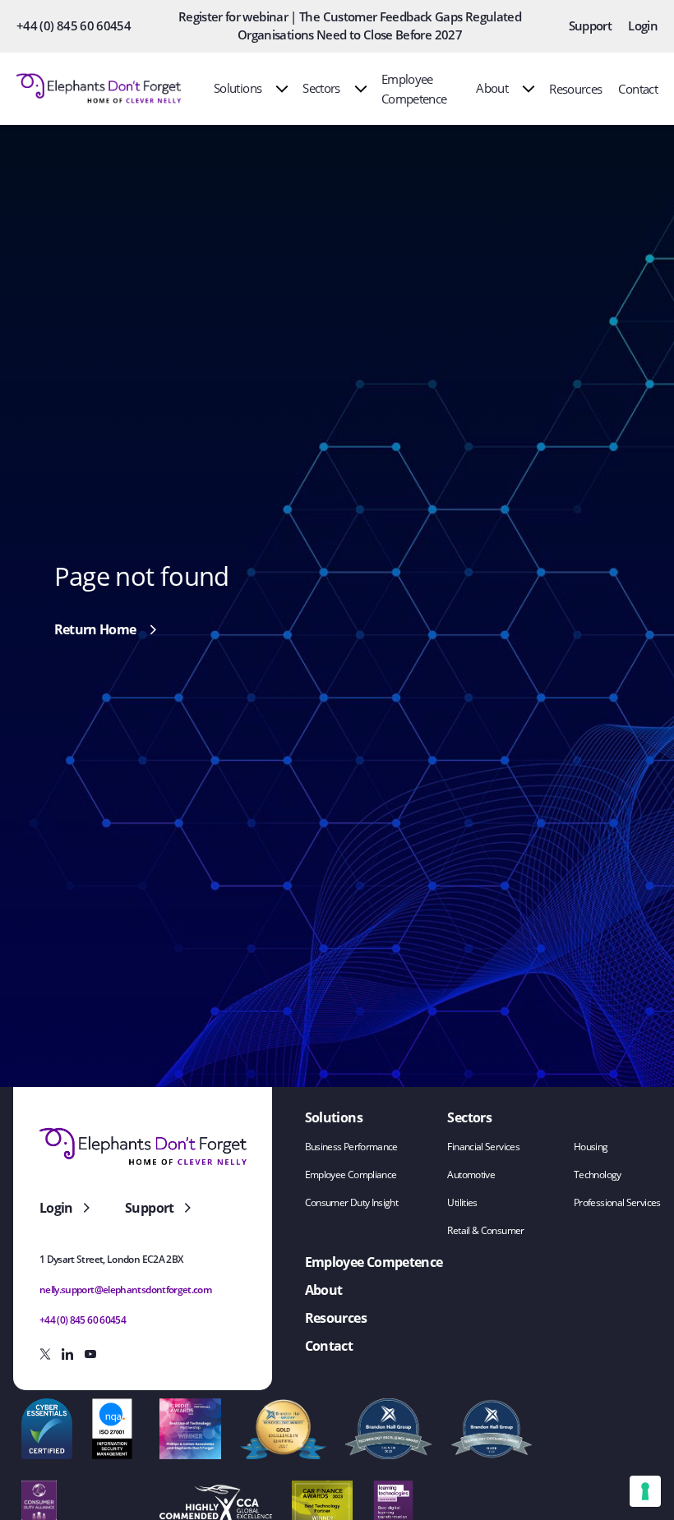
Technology (597, 1174)
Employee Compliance (351, 1174)
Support (590, 25)
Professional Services (617, 1202)
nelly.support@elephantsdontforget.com (125, 1290)
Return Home (95, 629)
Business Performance (351, 1147)
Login (643, 25)
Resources (575, 89)
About (492, 88)
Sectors (321, 88)
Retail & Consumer (485, 1230)
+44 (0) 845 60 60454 (73, 25)
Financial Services (483, 1147)
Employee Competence (374, 1262)
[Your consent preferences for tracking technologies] (645, 1491)
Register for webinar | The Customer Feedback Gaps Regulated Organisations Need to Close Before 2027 (349, 25)
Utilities (462, 1202)
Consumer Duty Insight (352, 1202)
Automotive (471, 1174)
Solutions (237, 88)
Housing (591, 1147)
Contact (638, 89)
